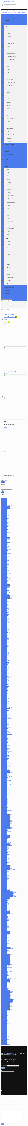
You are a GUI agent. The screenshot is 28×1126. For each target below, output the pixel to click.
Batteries (9, 900)
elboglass (9, 573)
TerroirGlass (9, 751)
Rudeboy (9, 727)
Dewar (11, 995)
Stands (8, 936)
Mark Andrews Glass (8, 654)
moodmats (9, 862)
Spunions (12, 537)
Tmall (8, 879)
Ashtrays (8, 899)
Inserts (11, 821)
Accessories (12, 890)
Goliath (8, 594)
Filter (2, 491)
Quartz (5, 1033)
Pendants (9, 982)
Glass (5, 941)
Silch (10, 708)
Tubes (11, 1009)
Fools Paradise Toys (8, 840)
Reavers (11, 770)
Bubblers (8, 951)
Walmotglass (9, 776)
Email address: (4, 1065)
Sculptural (12, 1005)
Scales (8, 934)
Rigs (7, 989)
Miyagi (8, 667)
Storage (8, 937)
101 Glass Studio (5, 500)
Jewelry (8, 919)
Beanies (11, 897)
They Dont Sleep (8, 754)
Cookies (5, 880)
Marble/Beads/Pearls (11, 978)
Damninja (9, 553)
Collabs (5, 806)
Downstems (9, 967)
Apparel (8, 889)
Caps (8, 952)
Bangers (11, 814)
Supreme (11, 933)
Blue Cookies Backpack (9, 424)
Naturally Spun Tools (9, 679)
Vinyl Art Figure (8, 1026)
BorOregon (9, 523)
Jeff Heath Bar (8, 630)
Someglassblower (10, 743)
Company (6, 807)
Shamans (11, 772)
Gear (5, 888)
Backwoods (9, 810)
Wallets (14, 896)
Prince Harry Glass (8, 703)
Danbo (8, 559)
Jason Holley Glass (8, 625)
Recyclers (12, 1003)
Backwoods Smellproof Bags (10, 371)
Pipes (8, 984)
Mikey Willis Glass (8, 665)
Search (2, 482)
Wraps (8, 940)
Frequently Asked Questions (10, 4)
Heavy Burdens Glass (8, 610)
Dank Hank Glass (8, 562)
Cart (5, 6)
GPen (8, 849)
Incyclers (11, 1002)
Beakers (11, 993)
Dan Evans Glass (8, 556)
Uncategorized (7, 1044)
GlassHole (9, 592)
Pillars (11, 845)
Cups (8, 965)
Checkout (6, 5)
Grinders (8, 914)
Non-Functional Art (6, 1021)
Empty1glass (9, 577)
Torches (8, 938)
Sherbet (8, 736)
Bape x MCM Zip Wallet (9, 475)
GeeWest (9, 842)
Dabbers (8, 904)
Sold (5, 1034)
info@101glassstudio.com (9, 1)
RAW (8, 871)
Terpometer (6, 1039)
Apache (8, 808)
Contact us (10, 1053)
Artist (5, 502)
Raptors (11, 598)
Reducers (12, 825)
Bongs (8, 950)
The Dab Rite (4, 1042)
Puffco (8, 864)
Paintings (9, 1023)
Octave (5, 1032)
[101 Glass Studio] (13, 12)
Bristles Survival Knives (8, 529)
